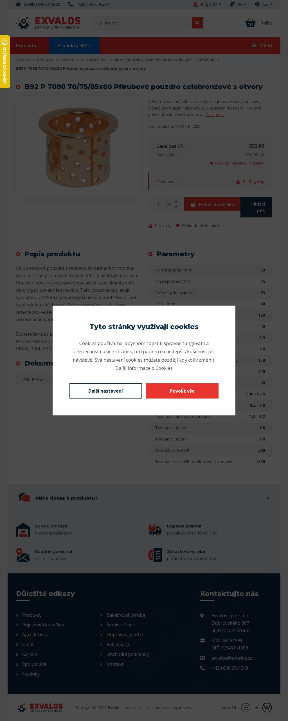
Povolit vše (182, 391)
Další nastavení (105, 391)
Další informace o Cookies (144, 368)
